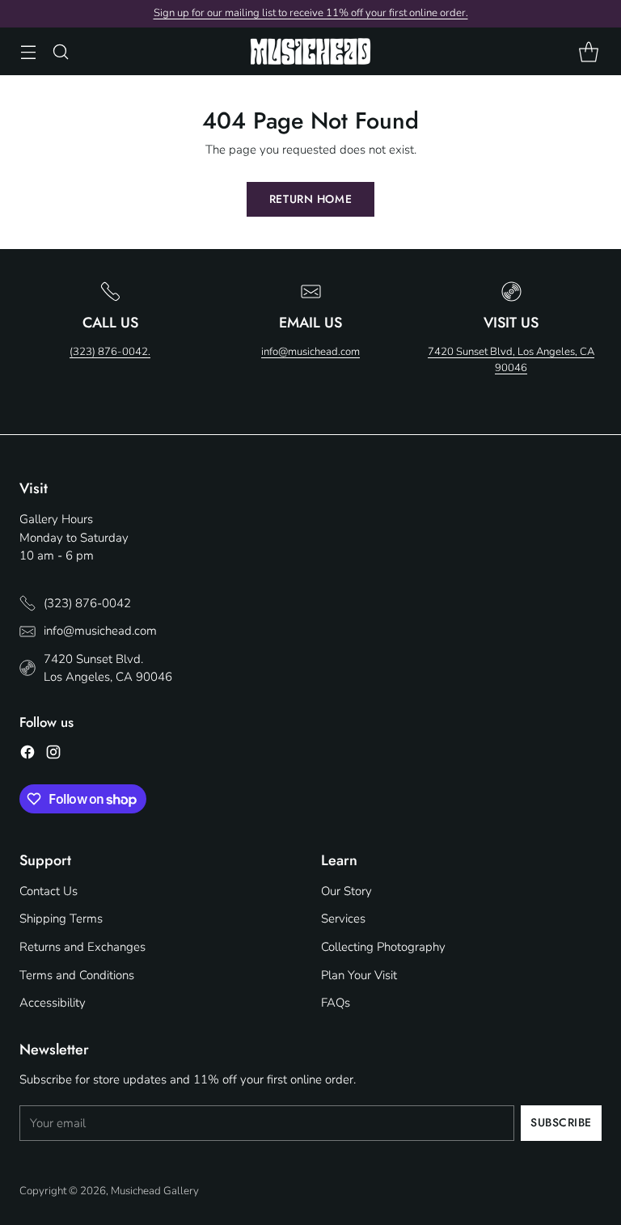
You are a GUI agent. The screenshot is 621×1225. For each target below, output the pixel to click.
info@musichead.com (310, 351)
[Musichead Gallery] (310, 51)
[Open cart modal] (588, 51)
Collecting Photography (383, 947)
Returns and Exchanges (82, 947)
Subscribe (561, 1122)
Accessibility (52, 1003)
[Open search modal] (60, 51)
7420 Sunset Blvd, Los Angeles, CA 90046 (511, 359)
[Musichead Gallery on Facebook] (27, 754)
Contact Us (48, 891)
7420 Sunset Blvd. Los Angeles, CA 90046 (108, 668)
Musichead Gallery (155, 1191)
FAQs (335, 1003)
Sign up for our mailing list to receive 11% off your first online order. (311, 13)
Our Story (346, 891)
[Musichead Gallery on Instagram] (53, 754)
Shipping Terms (61, 918)
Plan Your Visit (359, 975)
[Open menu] (27, 51)
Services (343, 918)
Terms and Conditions (76, 975)
